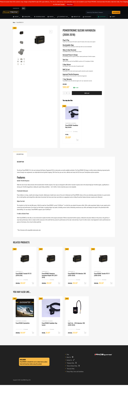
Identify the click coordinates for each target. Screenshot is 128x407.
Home (14, 22)
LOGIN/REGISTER (16, 8)
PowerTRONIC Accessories (70, 123)
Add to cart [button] (77, 140)
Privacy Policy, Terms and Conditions (75, 371)
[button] (50, 31)
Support (103, 16)
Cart (113, 16)
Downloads (40, 16)
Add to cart (86, 93)
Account (87, 16)
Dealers (27, 16)
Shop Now (70, 4)
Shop (16, 16)
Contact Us (63, 16)
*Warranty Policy (70, 369)
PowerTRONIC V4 (19, 271)
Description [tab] (20, 154)
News (51, 16)
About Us (76, 16)
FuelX (69, 321)
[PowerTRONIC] (10, 13)
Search (116, 12)
